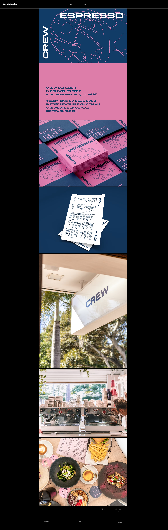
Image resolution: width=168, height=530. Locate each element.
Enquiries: (80, 521)
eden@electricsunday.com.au (84, 522)
